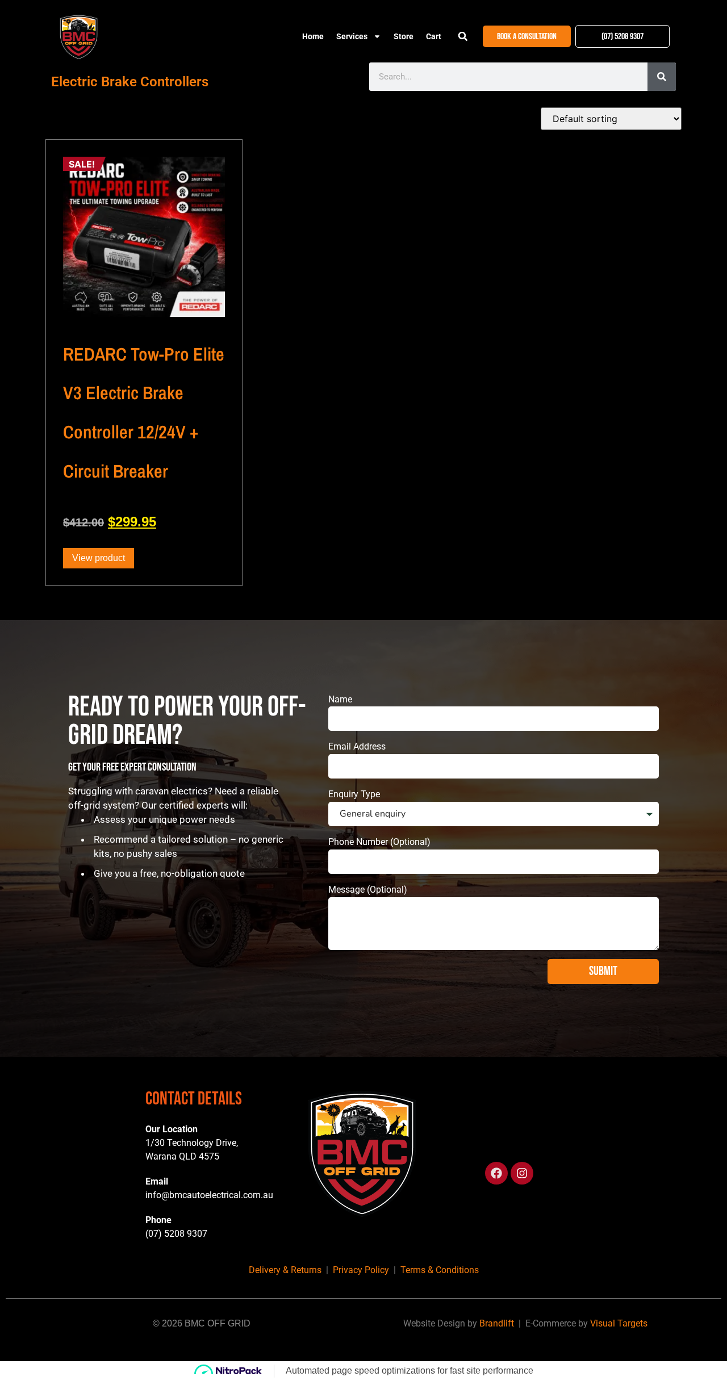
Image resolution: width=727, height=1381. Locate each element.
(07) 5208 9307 (176, 1233)
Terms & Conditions (439, 1270)
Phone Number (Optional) (379, 841)
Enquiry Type (354, 794)
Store (403, 36)
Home (313, 36)
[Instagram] (522, 1173)
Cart (433, 36)
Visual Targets (618, 1323)
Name (340, 699)
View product (98, 558)
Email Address (357, 746)
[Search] (661, 76)
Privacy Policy (361, 1270)
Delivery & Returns (285, 1270)
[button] (462, 36)
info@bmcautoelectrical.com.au (209, 1195)
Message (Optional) (367, 889)
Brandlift (496, 1323)
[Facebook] (496, 1173)
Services (351, 36)
